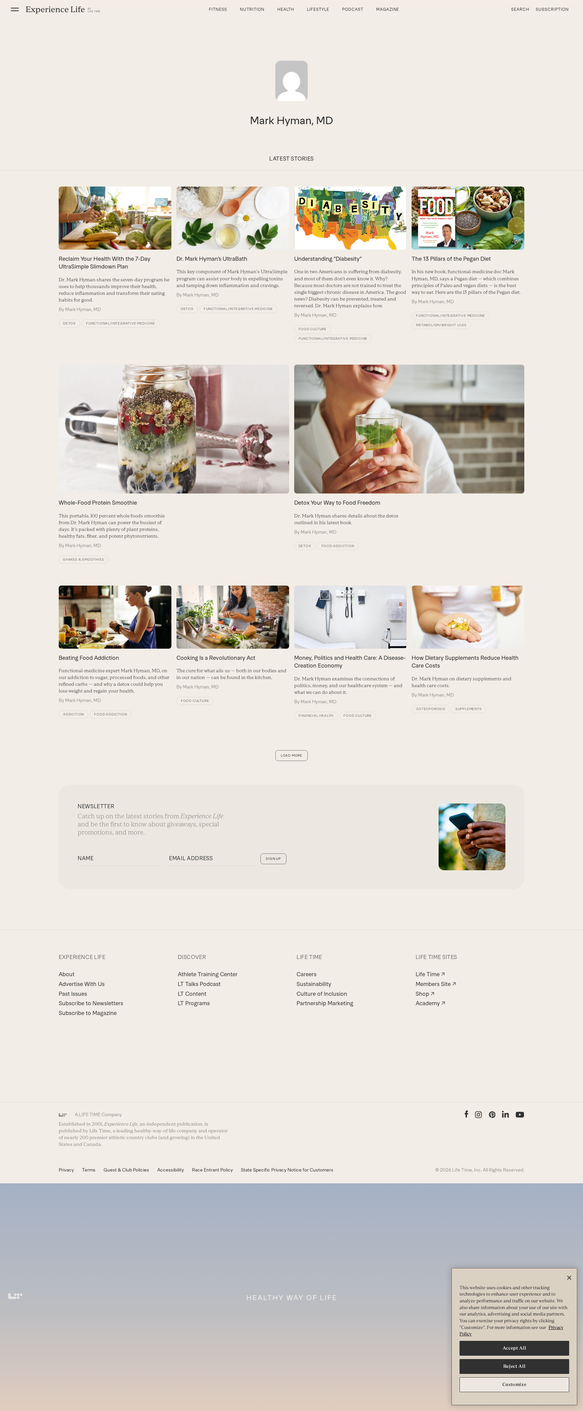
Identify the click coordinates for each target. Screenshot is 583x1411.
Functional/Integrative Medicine (120, 323)
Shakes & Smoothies (83, 559)
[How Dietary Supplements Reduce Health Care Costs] (468, 642)
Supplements (468, 709)
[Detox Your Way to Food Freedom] (409, 450)
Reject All (514, 1366)
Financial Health (316, 715)
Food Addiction (338, 546)
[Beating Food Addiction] (115, 645)
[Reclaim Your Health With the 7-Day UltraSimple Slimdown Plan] (115, 250)
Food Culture (313, 329)
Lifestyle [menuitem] (318, 9)
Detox (69, 323)
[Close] (569, 1277)
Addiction (73, 714)
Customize (514, 1384)
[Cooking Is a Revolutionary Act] (232, 638)
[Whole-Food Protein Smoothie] (174, 457)
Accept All (514, 1348)
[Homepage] (63, 9)
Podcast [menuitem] (352, 9)
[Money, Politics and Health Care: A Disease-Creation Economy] (350, 645)
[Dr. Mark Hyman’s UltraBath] (232, 242)
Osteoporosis (430, 709)
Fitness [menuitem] (218, 9)
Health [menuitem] (286, 9)
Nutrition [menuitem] (252, 9)
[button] (15, 9)
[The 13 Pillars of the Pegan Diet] (468, 246)
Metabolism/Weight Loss (441, 325)
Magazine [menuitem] (387, 9)
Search (520, 9)
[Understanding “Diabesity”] (350, 252)
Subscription (552, 9)
